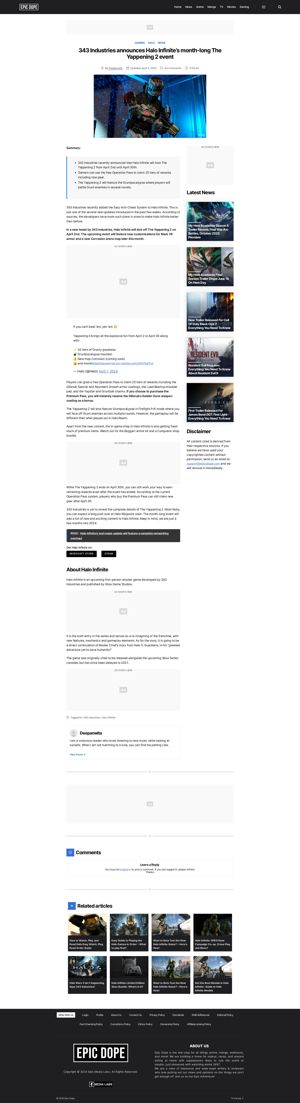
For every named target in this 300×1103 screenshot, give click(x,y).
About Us (116, 1014)
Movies (231, 6)
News (188, 6)
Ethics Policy (145, 1024)
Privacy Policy (157, 1014)
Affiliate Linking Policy (199, 1024)
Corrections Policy (120, 1024)
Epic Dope (70, 1098)
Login (85, 1014)
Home (177, 6)
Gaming (244, 6)
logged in (125, 869)
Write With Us (65, 1014)
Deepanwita (115, 68)
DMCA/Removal (200, 1014)
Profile (99, 1014)
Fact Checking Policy (91, 1024)
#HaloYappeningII (103, 363)
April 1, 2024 (108, 371)
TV (221, 6)
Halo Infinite (108, 717)
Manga (212, 6)
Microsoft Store (82, 553)
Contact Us (135, 1014)
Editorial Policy (225, 1014)
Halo (151, 42)
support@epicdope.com (203, 463)
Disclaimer (178, 1014)
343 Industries (91, 717)
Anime (200, 6)
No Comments (173, 68)
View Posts (78, 754)
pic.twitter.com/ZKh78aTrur (134, 363)
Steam (109, 553)
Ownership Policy (169, 1024)
